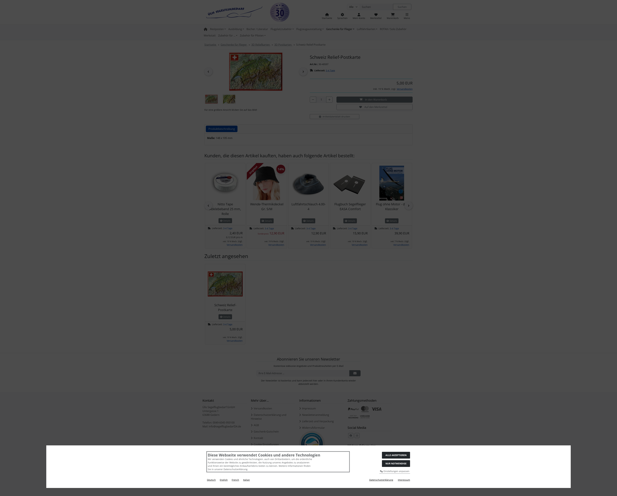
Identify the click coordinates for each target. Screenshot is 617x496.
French (235, 479)
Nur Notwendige (396, 463)
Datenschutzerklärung (381, 479)
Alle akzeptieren (396, 455)
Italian (246, 479)
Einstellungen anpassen (396, 471)
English (224, 479)
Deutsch (211, 479)
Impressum (404, 479)
